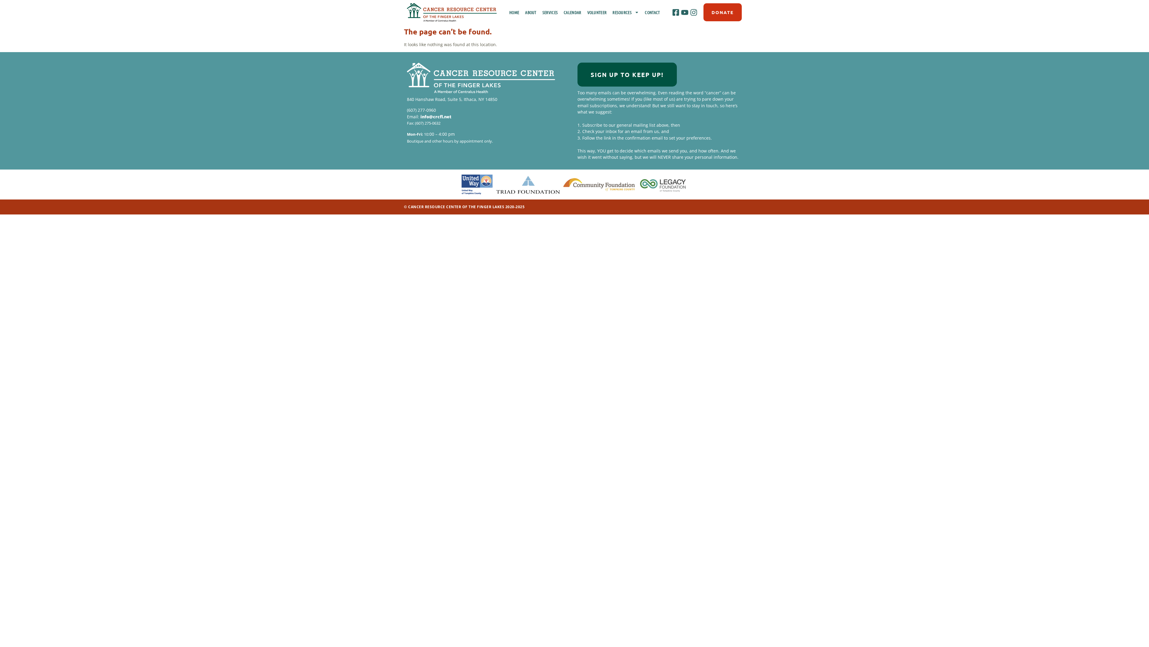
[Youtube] (684, 12)
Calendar (572, 12)
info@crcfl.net (435, 117)
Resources (622, 12)
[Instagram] (693, 12)
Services (550, 12)
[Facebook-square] (675, 12)
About (530, 12)
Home (514, 12)
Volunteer (597, 12)
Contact (652, 12)
